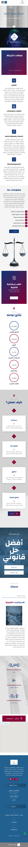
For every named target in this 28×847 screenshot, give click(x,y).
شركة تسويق (11, 835)
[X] (14, 779)
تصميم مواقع (17, 835)
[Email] (11, 779)
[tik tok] (16, 779)
